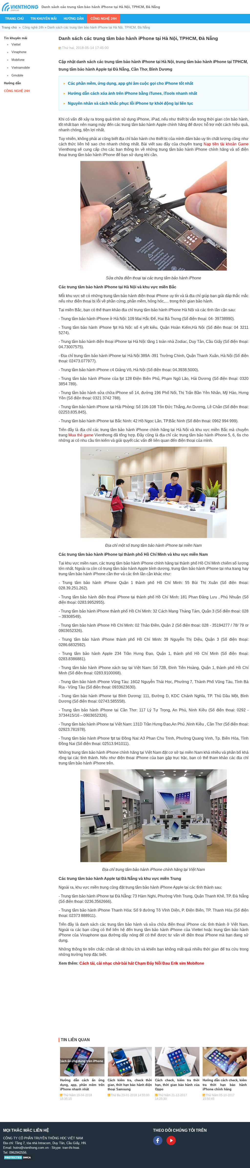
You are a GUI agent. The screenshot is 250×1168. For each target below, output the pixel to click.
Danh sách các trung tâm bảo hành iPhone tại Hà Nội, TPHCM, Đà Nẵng (98, 27)
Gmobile (17, 75)
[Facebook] (157, 1140)
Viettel (16, 44)
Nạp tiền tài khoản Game (226, 144)
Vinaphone (18, 52)
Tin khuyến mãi (44, 18)
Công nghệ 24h (103, 18)
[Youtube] (171, 1140)
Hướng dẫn (73, 18)
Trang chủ (14, 18)
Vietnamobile (20, 67)
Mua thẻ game (80, 435)
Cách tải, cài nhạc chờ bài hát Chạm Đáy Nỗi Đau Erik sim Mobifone (141, 963)
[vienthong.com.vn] (20, 7)
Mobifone (17, 60)
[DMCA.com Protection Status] (18, 1159)
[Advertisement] (154, 1004)
